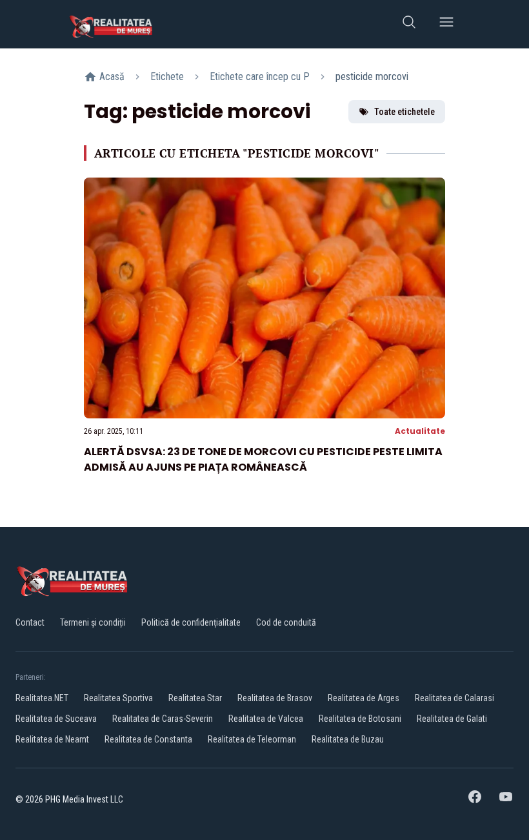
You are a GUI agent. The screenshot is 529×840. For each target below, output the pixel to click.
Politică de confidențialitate (191, 622)
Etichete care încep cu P (260, 76)
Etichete (167, 76)
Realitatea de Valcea (265, 718)
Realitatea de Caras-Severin (162, 718)
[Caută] (409, 24)
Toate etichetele (404, 112)
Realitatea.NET (41, 698)
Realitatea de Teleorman (252, 739)
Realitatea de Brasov (274, 698)
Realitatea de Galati (452, 718)
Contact (30, 622)
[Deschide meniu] (446, 24)
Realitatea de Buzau (348, 739)
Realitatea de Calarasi (454, 698)
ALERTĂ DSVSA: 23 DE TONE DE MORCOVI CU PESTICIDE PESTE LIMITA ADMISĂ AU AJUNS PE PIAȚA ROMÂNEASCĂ (263, 459)
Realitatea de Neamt (52, 739)
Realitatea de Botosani (360, 718)
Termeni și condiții (93, 622)
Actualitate (420, 430)
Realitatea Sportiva (118, 698)
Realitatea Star (195, 698)
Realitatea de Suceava (56, 718)
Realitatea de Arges (363, 698)
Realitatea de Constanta (148, 739)
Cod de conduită (286, 622)
